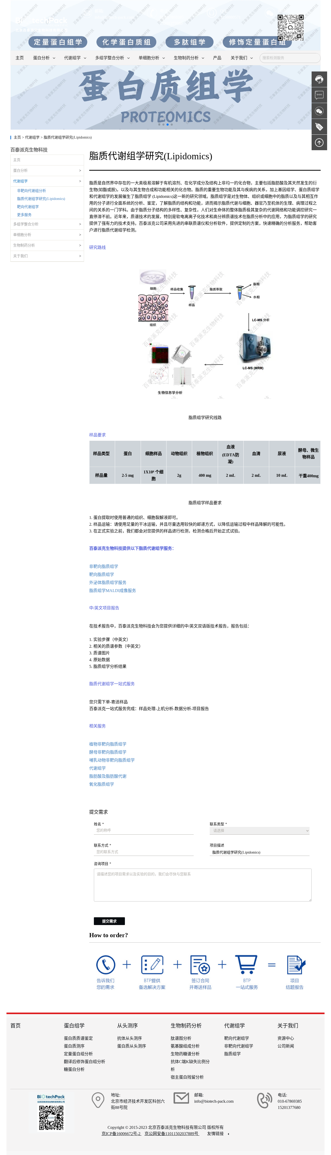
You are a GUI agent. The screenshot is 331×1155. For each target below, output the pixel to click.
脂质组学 (232, 1054)
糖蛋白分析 (74, 1069)
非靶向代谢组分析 (31, 191)
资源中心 (285, 1038)
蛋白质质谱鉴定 (78, 1038)
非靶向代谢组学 (238, 1046)
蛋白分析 (20, 170)
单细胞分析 (22, 235)
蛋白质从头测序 (131, 1046)
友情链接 (216, 1133)
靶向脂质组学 (101, 574)
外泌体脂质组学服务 (107, 582)
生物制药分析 (24, 245)
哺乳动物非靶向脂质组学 (112, 760)
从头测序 (127, 1026)
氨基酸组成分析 (185, 1046)
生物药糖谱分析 (185, 1054)
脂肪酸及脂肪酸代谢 (107, 776)
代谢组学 (20, 181)
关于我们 (20, 256)
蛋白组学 (74, 1026)
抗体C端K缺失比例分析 (190, 1065)
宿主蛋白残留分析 (187, 1077)
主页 (18, 137)
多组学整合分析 (26, 224)
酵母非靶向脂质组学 (107, 752)
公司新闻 (285, 1046)
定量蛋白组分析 (78, 1054)
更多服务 (24, 215)
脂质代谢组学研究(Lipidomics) (41, 199)
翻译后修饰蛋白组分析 (84, 1061)
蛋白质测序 (74, 1046)
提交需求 (109, 921)
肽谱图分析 (181, 1038)
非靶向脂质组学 (103, 566)
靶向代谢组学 (28, 207)
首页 (15, 1026)
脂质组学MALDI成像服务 (112, 590)
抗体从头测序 (129, 1038)
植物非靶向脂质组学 (107, 744)
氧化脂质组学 (101, 784)
